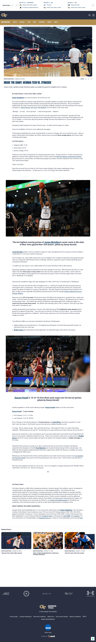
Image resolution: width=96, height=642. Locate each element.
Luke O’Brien (57, 422)
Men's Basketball (9, 79)
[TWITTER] (86, 79)
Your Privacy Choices (62, 616)
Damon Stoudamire (18, 98)
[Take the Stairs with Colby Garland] (16, 540)
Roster (15, 22)
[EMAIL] (91, 79)
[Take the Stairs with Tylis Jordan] (80, 540)
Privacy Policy (14, 616)
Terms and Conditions (39, 616)
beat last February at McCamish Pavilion (69, 156)
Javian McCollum (52, 242)
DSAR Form (50, 616)
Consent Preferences (25, 616)
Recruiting (41, 22)
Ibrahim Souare (18, 330)
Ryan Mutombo (40, 448)
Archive (49, 22)
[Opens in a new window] (6, 593)
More (55, 22)
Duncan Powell (21, 398)
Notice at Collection (75, 616)
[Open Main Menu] (93, 15)
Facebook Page (47, 516)
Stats (29, 22)
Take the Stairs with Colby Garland (11, 553)
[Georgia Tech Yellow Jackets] (4, 15)
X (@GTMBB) (66, 516)
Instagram (76, 516)
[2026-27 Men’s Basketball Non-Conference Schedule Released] (48, 540)
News (34, 22)
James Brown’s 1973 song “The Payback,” (33, 107)
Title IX (84, 616)
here (81, 518)
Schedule (22, 22)
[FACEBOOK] (88, 79)
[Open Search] (89, 15)
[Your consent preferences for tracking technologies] (92, 638)
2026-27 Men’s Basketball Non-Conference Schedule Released (46, 553)
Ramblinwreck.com (45, 518)
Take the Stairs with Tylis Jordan (74, 553)
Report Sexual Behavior (48, 619)
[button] (16, 5)
